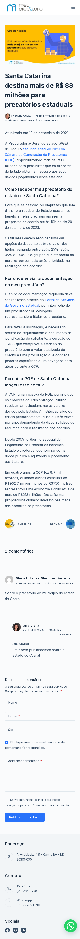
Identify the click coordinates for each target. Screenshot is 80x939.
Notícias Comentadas (19, 120)
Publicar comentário (24, 817)
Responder (66, 583)
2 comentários (49, 120)
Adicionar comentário (25, 761)
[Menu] (73, 7)
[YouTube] (23, 930)
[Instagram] (15, 930)
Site (11, 730)
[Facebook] (7, 930)
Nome (14, 702)
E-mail (14, 716)
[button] (70, 925)
